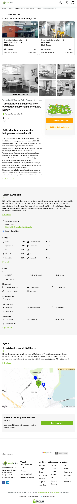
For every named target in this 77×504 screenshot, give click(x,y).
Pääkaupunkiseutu (31, 8)
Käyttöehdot (55, 492)
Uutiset (22, 471)
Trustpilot (5, 444)
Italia (52, 478)
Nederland (42, 478)
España (54, 471)
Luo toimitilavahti (26, 464)
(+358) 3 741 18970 (8, 477)
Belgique (41, 482)
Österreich (54, 481)
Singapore (67, 475)
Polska (66, 469)
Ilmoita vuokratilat (26, 474)
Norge (40, 472)
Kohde (11, 8)
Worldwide (67, 482)
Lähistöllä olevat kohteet (59, 127)
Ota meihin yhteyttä (27, 477)
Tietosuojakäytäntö (44, 492)
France (53, 474)
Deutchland (42, 475)
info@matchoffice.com (9, 475)
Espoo (40, 8)
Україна (66, 465)
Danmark (41, 465)
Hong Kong (68, 472)
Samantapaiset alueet (59, 120)
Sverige (41, 469)
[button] (31, 24)
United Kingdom (54, 467)
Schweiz (54, 484)
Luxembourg (42, 485)
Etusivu (4, 8)
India (65, 478)
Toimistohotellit (19, 8)
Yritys (22, 468)
